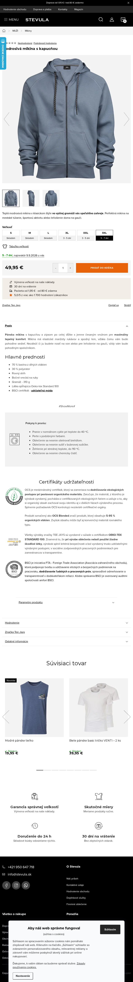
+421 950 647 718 (21, 866)
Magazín (78, 9)
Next (127, 717)
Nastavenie (23, 976)
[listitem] (68, 282)
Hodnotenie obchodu (14, 9)
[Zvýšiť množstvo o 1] (70, 268)
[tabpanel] (34, 721)
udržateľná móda (42, 391)
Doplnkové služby (76, 897)
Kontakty (62, 9)
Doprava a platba (42, 9)
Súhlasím (110, 929)
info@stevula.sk (19, 874)
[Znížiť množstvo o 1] (56, 268)
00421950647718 (26, 885)
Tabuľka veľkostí (19, 246)
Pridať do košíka (102, 267)
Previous (5, 717)
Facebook (6, 885)
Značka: (11, 305)
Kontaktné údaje (75, 885)
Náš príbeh (72, 878)
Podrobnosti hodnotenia (45, 43)
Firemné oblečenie (76, 904)
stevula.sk (16, 885)
